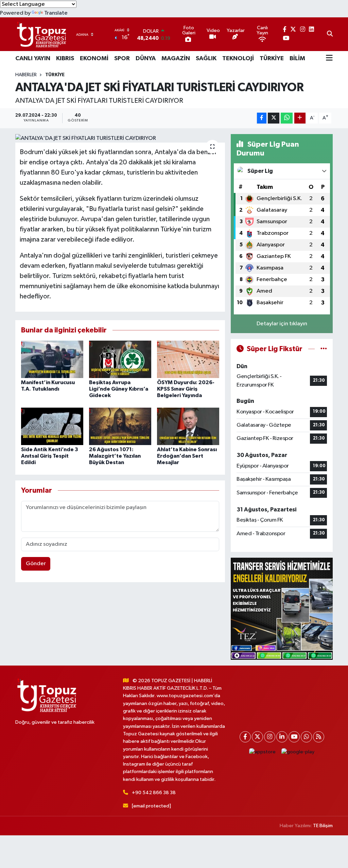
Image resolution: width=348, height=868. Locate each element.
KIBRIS (65, 58)
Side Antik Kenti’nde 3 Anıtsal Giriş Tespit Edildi (49, 456)
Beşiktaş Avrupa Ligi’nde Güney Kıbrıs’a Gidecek (118, 389)
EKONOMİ (94, 58)
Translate (56, 13)
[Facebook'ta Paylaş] (261, 118)
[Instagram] (269, 736)
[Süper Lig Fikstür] (323, 349)
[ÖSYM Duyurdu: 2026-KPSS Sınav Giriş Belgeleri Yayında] (188, 359)
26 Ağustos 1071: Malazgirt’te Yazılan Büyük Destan (115, 456)
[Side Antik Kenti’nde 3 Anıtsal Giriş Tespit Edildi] (52, 426)
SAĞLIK (206, 58)
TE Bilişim (323, 825)
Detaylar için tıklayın (282, 324)
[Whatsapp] (306, 736)
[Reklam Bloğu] (282, 608)
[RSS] (318, 736)
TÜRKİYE (272, 58)
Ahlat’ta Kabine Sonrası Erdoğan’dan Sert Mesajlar (187, 456)
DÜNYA (146, 58)
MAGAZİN (175, 58)
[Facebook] (245, 736)
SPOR (122, 58)
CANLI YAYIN (32, 58)
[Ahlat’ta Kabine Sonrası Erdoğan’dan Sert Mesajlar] (188, 426)
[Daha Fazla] (300, 118)
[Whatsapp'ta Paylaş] (287, 118)
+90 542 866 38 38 (154, 792)
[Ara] (330, 34)
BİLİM (297, 58)
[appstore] (262, 752)
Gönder (36, 564)
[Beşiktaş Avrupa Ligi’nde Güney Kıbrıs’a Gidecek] (120, 359)
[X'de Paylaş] (273, 118)
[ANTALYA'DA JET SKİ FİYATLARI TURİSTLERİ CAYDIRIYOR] (120, 138)
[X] (257, 736)
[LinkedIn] (282, 736)
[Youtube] (294, 736)
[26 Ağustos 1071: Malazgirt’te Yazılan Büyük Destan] (120, 426)
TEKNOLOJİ (238, 58)
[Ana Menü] (329, 58)
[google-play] (298, 752)
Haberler (26, 74)
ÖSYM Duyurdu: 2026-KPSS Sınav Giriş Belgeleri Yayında (185, 389)
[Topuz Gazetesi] (40, 34)
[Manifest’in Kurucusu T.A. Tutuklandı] (52, 359)
